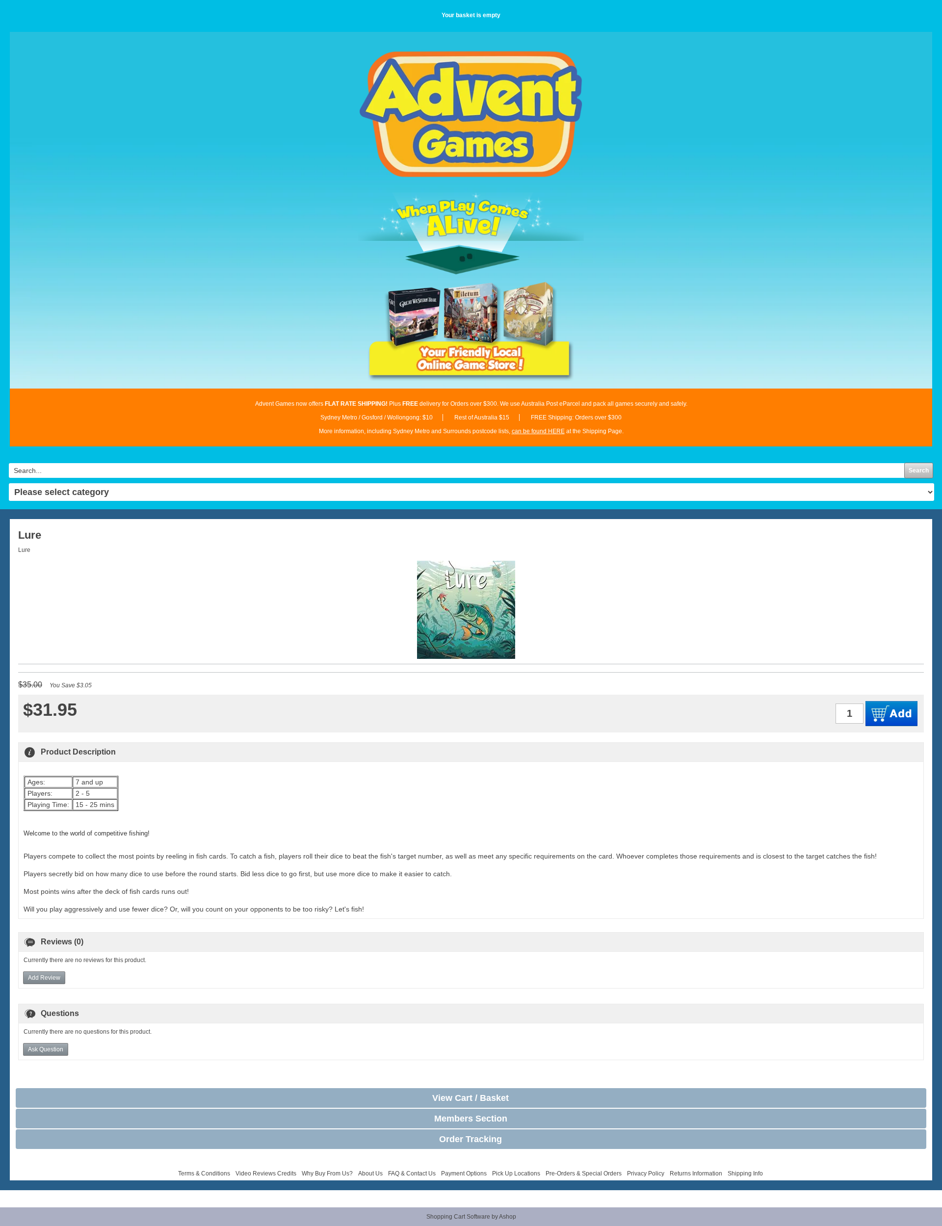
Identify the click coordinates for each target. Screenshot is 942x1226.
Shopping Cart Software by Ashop (471, 1216)
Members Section (470, 1118)
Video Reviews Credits (266, 1173)
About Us (370, 1173)
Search (919, 470)
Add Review (44, 977)
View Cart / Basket (470, 1098)
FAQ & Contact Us (412, 1173)
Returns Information (696, 1173)
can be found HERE (538, 431)
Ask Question (45, 1049)
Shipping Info (745, 1173)
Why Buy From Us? (327, 1173)
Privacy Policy (645, 1173)
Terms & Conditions (204, 1173)
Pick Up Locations (516, 1173)
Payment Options (464, 1173)
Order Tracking (470, 1139)
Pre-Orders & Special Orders (584, 1173)
